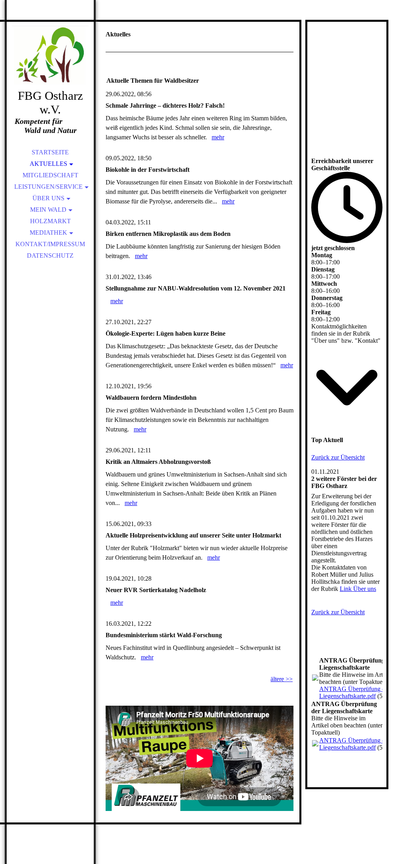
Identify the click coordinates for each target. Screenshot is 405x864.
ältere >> (282, 679)
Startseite (50, 152)
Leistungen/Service (48, 186)
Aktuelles (48, 163)
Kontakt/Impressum (50, 244)
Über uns (48, 198)
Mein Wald (48, 209)
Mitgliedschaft (50, 175)
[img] (50, 55)
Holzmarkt (50, 221)
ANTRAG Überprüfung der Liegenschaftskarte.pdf (354, 692)
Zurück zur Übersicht (338, 457)
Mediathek (48, 232)
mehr (218, 137)
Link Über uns (358, 588)
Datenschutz (50, 255)
